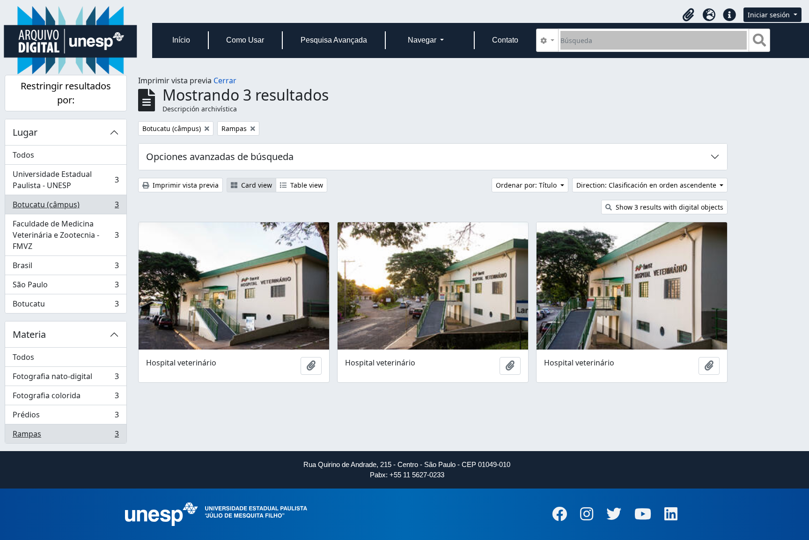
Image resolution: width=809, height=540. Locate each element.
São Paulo (65, 286)
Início (181, 40)
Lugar (25, 132)
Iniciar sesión (770, 14)
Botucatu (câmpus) (65, 206)
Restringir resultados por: (66, 93)
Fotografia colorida (65, 397)
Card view (255, 185)
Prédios (65, 416)
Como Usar (245, 40)
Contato (505, 40)
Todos (23, 155)
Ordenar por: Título (527, 185)
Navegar (423, 40)
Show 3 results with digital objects (668, 207)
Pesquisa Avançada (334, 40)
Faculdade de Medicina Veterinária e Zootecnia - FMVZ (65, 235)
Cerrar (224, 80)
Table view (305, 185)
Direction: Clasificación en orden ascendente (647, 185)
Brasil (65, 267)
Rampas (65, 436)
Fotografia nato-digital (65, 378)
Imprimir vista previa (185, 185)
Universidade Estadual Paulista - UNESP (65, 179)
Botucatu (65, 306)
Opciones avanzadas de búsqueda (220, 156)
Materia (29, 334)
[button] (688, 15)
